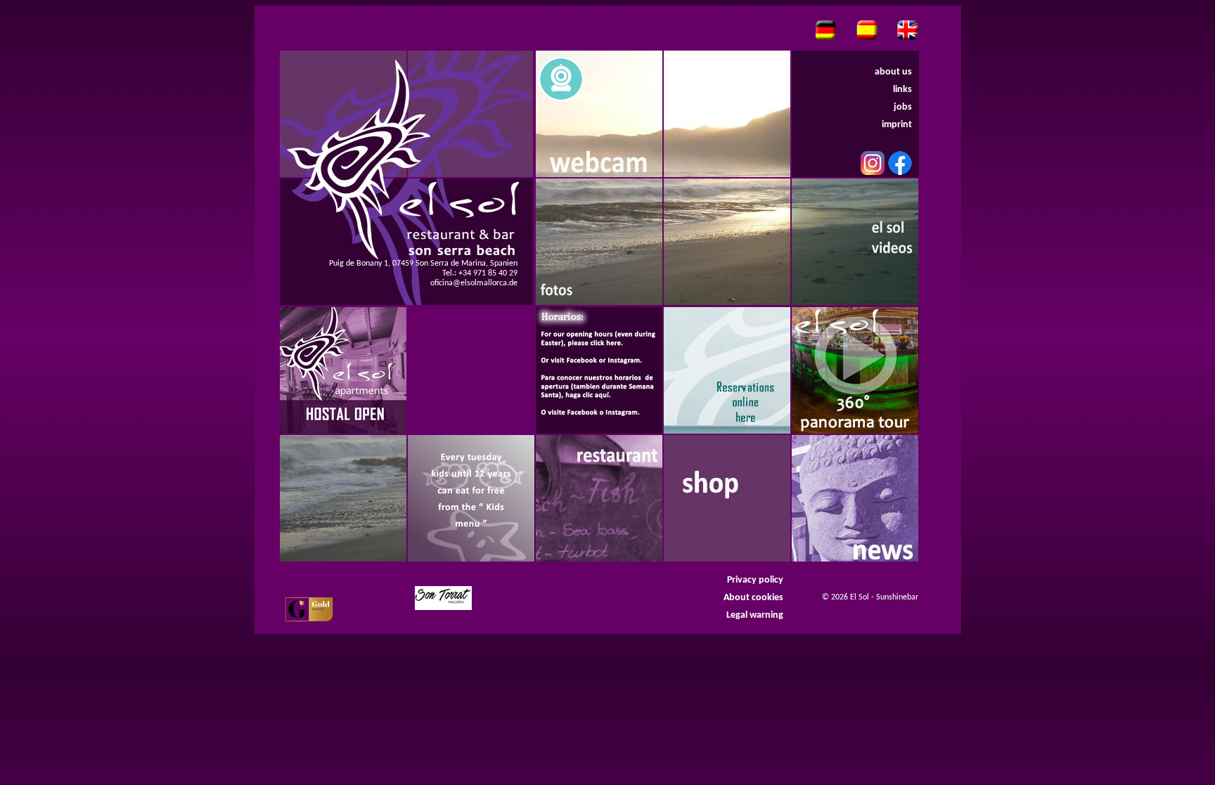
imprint (897, 124)
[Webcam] (599, 114)
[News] (855, 498)
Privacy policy (755, 580)
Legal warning (754, 615)
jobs (903, 107)
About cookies (753, 597)
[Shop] (727, 498)
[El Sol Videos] (855, 242)
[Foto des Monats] (599, 242)
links (902, 89)
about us (893, 72)
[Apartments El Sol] (343, 370)
